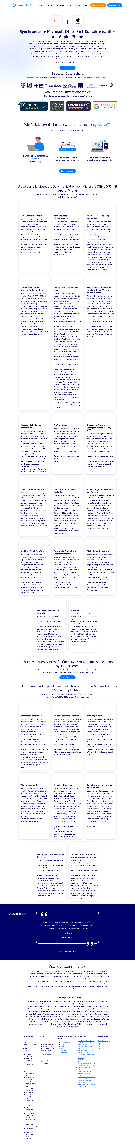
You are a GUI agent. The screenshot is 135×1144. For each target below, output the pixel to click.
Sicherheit (49, 5)
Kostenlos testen (114, 5)
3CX (62, 1041)
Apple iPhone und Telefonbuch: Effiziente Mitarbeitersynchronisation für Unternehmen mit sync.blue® (86, 1062)
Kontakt (78, 5)
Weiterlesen (85, 928)
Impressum (101, 1043)
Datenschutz (101, 1047)
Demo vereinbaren (98, 5)
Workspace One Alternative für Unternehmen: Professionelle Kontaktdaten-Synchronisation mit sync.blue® (86, 1054)
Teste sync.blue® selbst (67, 951)
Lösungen (40, 5)
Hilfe (99, 1048)
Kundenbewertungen (104, 1041)
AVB (99, 1045)
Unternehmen (60, 5)
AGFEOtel (64, 1046)
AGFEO (63, 1045)
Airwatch (63, 1048)
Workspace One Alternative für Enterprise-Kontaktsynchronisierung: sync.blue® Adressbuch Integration (86, 1071)
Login (85, 5)
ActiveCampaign (65, 1043)
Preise (70, 5)
